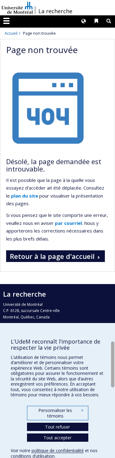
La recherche (55, 11)
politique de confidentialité (58, 450)
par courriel (68, 223)
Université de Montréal (17, 8)
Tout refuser (57, 427)
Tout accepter (57, 438)
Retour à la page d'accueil (52, 256)
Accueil (11, 33)
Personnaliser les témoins (60, 413)
